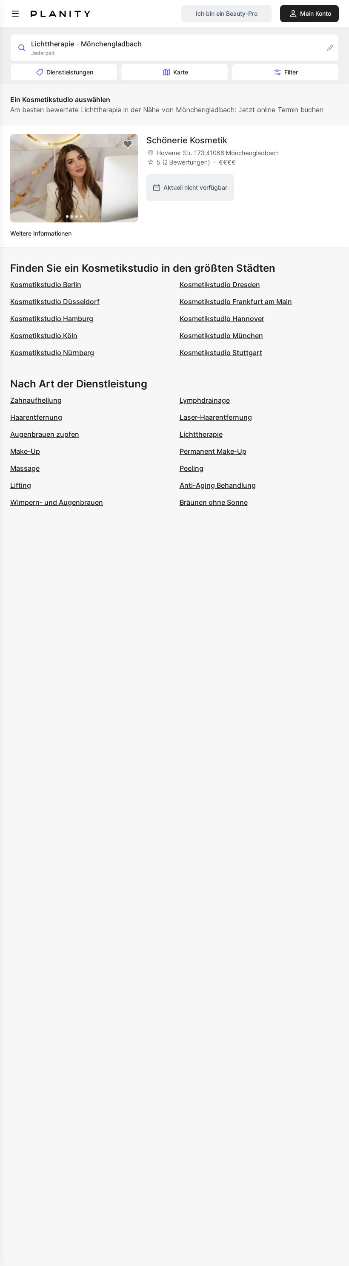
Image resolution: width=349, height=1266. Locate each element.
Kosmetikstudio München (221, 335)
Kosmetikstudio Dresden (220, 284)
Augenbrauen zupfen (44, 434)
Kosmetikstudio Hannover (222, 318)
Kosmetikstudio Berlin (45, 284)
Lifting (20, 485)
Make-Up (25, 451)
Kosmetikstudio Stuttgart (221, 352)
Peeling (191, 468)
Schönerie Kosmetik (186, 140)
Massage (25, 468)
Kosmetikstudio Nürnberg (52, 352)
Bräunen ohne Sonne (214, 502)
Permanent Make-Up (213, 451)
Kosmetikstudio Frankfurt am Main (236, 301)
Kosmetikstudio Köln (43, 335)
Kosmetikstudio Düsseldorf (55, 301)
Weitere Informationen (41, 233)
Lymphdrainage (205, 400)
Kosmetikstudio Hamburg (51, 318)
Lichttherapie (201, 434)
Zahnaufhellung (36, 400)
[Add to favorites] (128, 144)
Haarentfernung (36, 417)
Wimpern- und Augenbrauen (56, 502)
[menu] (15, 14)
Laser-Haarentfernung (216, 417)
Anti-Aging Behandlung (218, 485)
